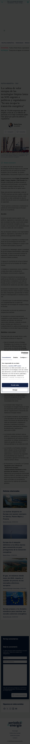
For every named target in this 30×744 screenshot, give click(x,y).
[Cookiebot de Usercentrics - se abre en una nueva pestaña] (21, 353)
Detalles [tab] (15, 357)
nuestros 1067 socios (14, 366)
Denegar (15, 390)
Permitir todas (15, 385)
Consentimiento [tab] (6, 357)
